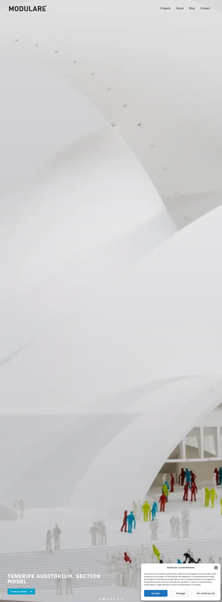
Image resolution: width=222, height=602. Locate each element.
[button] (215, 567)
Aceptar (155, 593)
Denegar (180, 593)
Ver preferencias (206, 593)
